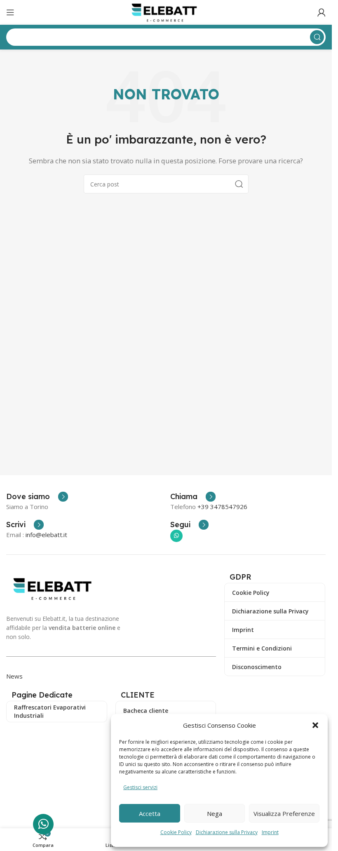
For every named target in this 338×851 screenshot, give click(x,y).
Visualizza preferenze (284, 813)
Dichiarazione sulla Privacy (227, 832)
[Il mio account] (321, 12)
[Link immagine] (54, 588)
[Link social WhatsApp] (176, 536)
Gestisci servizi (140, 787)
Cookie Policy (176, 832)
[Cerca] (239, 183)
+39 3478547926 (222, 506)
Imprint (270, 832)
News (14, 676)
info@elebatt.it (46, 534)
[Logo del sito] (166, 11)
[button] (315, 725)
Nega (214, 813)
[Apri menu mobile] (10, 12)
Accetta (149, 813)
